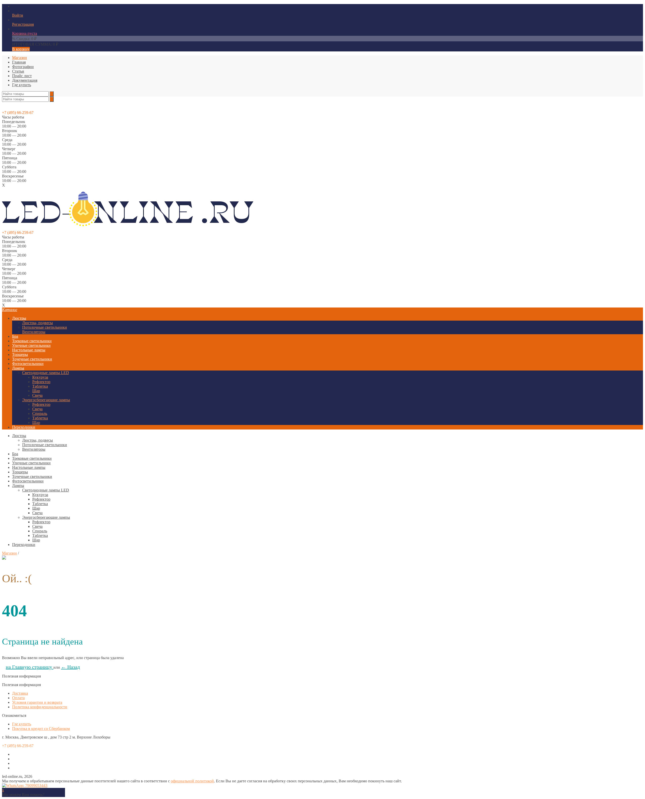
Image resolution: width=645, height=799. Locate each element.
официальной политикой (192, 781)
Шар (36, 391)
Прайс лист (22, 76)
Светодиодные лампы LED (45, 373)
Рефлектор (41, 382)
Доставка (20, 693)
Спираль (39, 413)
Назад (70, 667)
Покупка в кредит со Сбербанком (41, 728)
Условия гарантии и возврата (37, 702)
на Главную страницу (29, 667)
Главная (19, 62)
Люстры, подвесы (37, 323)
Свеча (37, 395)
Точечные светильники (32, 359)
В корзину (21, 49)
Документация (24, 80)
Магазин (19, 57)
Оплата (18, 698)
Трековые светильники (32, 341)
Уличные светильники (31, 345)
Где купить (21, 85)
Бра (15, 336)
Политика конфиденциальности (39, 707)
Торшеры (20, 354)
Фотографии (23, 67)
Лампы (18, 368)
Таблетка (40, 386)
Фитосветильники (28, 363)
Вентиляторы (33, 332)
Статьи (18, 71)
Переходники (23, 427)
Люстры (19, 318)
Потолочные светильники (44, 327)
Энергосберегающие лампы (46, 400)
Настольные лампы (28, 350)
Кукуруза (40, 377)
